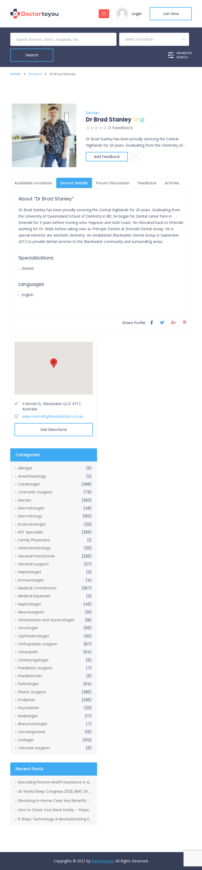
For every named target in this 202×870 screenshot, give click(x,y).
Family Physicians (34, 540)
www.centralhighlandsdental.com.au (52, 416)
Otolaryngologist (33, 660)
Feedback (147, 183)
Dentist (92, 113)
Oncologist (28, 628)
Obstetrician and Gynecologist (46, 620)
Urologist (26, 740)
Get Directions (54, 429)
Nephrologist (29, 604)
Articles (172, 183)
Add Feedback (107, 156)
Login (137, 13)
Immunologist (31, 580)
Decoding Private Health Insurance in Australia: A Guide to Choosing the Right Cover (55, 782)
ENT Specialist (30, 532)
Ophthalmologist (33, 636)
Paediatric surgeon (35, 668)
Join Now (171, 13)
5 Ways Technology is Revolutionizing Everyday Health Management (55, 819)
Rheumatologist (32, 724)
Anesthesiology (32, 476)
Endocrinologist (32, 524)
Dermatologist (31, 508)
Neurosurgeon (31, 612)
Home (15, 74)
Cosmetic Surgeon (35, 492)
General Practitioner (36, 556)
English (27, 294)
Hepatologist (29, 572)
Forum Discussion (112, 183)
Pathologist (28, 683)
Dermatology (30, 516)
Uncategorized (31, 731)
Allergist (25, 468)
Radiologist (28, 716)
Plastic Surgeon (32, 692)
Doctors (35, 74)
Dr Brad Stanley (109, 119)
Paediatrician (30, 676)
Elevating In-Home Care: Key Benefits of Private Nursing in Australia (55, 800)
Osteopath (28, 652)
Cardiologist (29, 484)
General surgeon (33, 564)
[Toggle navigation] (104, 13)
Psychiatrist (28, 707)
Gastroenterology (34, 548)
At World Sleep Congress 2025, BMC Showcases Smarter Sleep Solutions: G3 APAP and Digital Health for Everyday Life (55, 791)
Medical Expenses (34, 596)
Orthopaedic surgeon (38, 644)
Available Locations (33, 183)
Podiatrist (26, 700)
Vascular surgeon (34, 748)
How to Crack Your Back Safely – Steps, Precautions (55, 810)
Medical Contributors (37, 588)
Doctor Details (74, 183)
